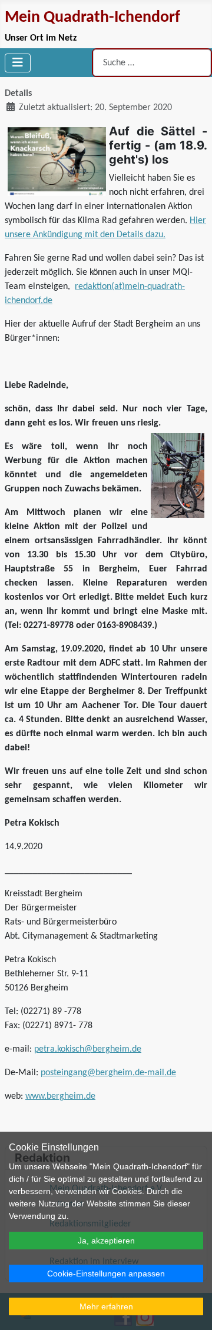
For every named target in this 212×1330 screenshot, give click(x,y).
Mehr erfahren (106, 1306)
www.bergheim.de (60, 1096)
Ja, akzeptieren (106, 1240)
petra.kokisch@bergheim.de (87, 1049)
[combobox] (152, 62)
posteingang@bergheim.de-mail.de (108, 1073)
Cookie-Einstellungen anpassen (106, 1273)
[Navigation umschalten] (18, 63)
